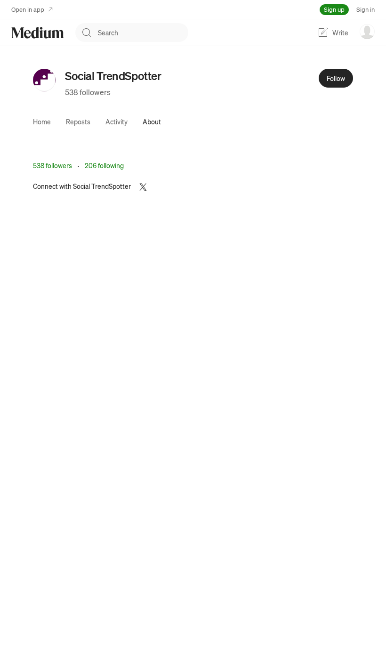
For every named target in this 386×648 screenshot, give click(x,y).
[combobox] (143, 32)
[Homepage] (37, 33)
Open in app (27, 9)
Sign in (365, 9)
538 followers (88, 92)
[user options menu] (367, 31)
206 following (104, 165)
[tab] (42, 121)
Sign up (334, 9)
